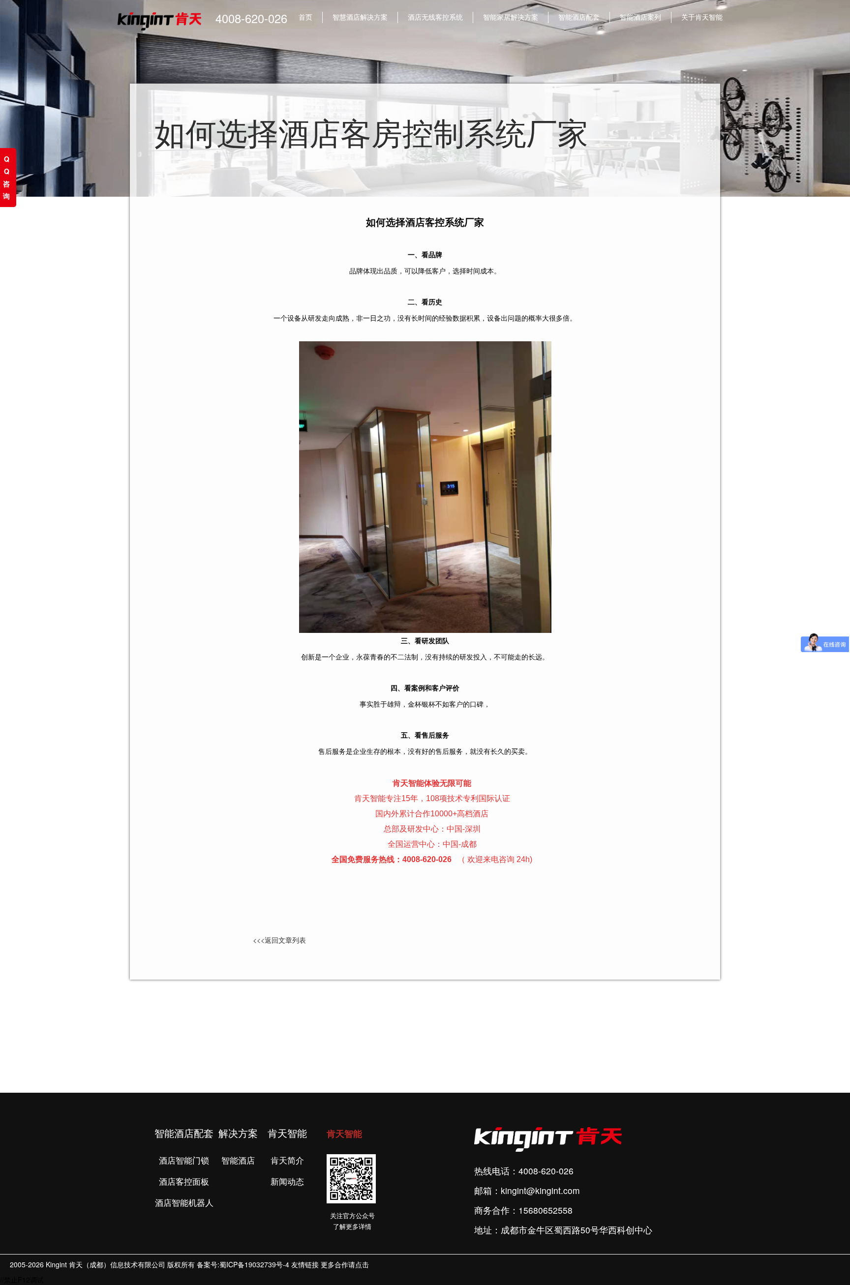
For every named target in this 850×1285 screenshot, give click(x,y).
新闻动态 (287, 1182)
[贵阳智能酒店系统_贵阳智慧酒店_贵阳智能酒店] (425, 486)
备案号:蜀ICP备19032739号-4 (243, 1264)
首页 (305, 17)
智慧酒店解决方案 (360, 17)
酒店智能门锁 (184, 1160)
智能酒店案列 (640, 17)
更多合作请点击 (345, 1264)
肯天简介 (287, 1160)
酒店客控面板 (184, 1182)
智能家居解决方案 (510, 17)
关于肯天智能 (702, 17)
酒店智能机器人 (184, 1203)
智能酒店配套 (579, 17)
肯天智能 (344, 1133)
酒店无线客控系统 (435, 17)
